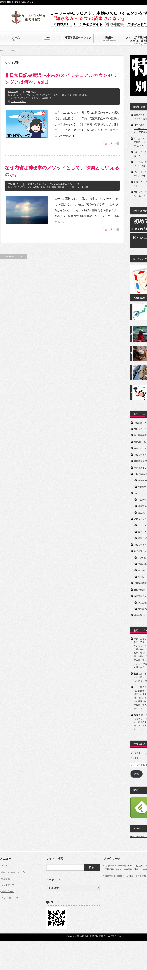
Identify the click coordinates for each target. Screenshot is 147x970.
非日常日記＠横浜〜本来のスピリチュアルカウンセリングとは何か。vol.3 (61, 79)
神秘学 (36, 187)
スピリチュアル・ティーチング (40, 184)
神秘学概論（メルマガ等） (69, 184)
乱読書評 (138, 615)
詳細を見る (109, 143)
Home (2, 50)
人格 (13, 95)
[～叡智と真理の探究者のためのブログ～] (28, 22)
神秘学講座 (139, 461)
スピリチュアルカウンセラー (46, 95)
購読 (136, 773)
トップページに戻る (13, 256)
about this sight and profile (13, 872)
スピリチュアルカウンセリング (25, 98)
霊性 (64, 95)
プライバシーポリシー (11, 898)
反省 (48, 187)
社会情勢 (142, 487)
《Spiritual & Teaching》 (116, 866)
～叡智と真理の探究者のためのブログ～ (100, 936)
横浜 (84, 95)
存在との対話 (140, 448)
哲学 (43, 187)
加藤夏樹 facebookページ (117, 876)
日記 (75, 95)
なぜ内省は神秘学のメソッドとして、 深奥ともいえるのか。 (62, 171)
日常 (69, 95)
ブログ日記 (31, 92)
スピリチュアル (23, 95)
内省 (29, 187)
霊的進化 (62, 187)
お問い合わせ (7, 891)
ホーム (4, 866)
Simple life (142, 480)
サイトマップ (7, 885)
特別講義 (5, 879)
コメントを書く (18, 101)
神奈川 (45, 98)
